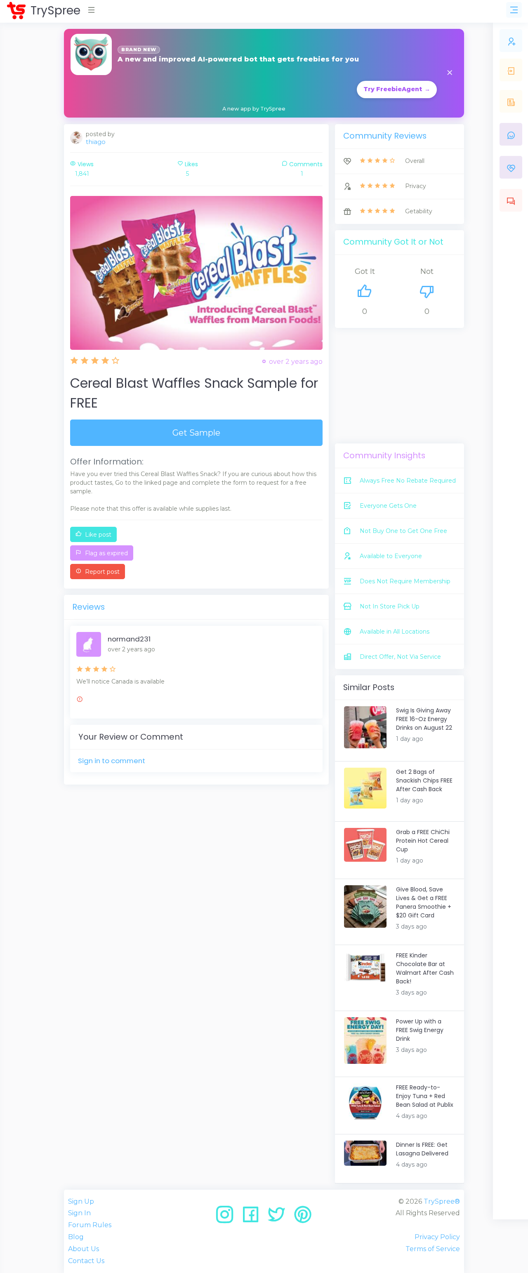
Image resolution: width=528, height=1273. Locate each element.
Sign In (79, 1213)
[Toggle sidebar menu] (514, 10)
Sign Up (81, 1201)
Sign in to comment (111, 761)
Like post (97, 534)
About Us (83, 1249)
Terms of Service (432, 1249)
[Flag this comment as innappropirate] (79, 700)
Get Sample (196, 433)
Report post (101, 571)
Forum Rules (89, 1225)
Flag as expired (105, 553)
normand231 (129, 639)
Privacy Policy (437, 1237)
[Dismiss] (449, 73)
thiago (96, 142)
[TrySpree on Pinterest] (302, 1217)
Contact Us (86, 1261)
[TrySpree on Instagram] (227, 1217)
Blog (76, 1237)
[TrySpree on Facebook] (253, 1217)
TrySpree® (442, 1201)
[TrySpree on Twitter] (279, 1217)
